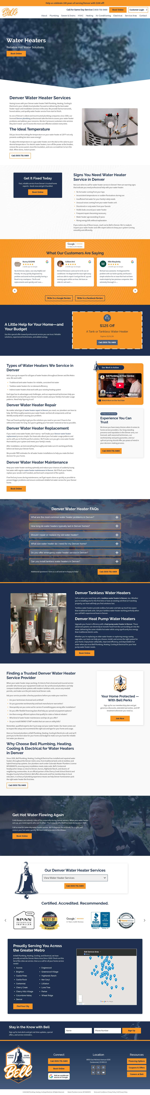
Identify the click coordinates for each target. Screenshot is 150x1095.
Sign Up (131, 1030)
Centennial (21, 984)
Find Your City (23, 1006)
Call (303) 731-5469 (20, 156)
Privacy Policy (112, 1092)
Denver (19, 999)
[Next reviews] (135, 290)
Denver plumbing (23, 118)
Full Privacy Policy (122, 1092)
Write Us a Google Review (59, 298)
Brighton (20, 972)
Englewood (46, 968)
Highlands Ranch (48, 976)
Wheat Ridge (47, 995)
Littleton (45, 984)
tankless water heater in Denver (114, 598)
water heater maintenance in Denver (38, 470)
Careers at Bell (136, 1074)
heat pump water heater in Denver (118, 624)
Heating (89, 16)
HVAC (80, 16)
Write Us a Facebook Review (90, 298)
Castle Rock (21, 980)
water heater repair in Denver (36, 410)
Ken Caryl (45, 980)
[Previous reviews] (14, 290)
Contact (143, 16)
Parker (44, 992)
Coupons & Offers (137, 1068)
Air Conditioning (103, 16)
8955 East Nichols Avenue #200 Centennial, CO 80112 (98, 1060)
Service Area (131, 16)
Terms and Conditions (100, 1092)
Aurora (19, 968)
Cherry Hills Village (24, 992)
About (44, 16)
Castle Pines (21, 976)
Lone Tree (45, 988)
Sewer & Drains (68, 16)
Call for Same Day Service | (87, 9)
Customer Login (137, 10)
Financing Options (137, 1061)
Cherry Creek (22, 988)
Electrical (117, 16)
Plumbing (54, 16)
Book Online (118, 10)
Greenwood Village (49, 972)
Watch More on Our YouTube (113, 400)
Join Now (120, 718)
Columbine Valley (24, 995)
